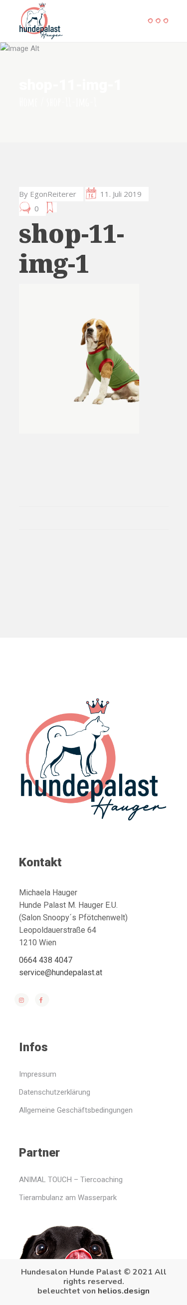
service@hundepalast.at (60, 972)
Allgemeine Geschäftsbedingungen (76, 1110)
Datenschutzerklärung (54, 1092)
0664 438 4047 (45, 960)
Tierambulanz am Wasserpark (68, 1197)
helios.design (124, 1291)
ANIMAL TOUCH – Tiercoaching (71, 1179)
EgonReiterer (53, 194)
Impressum (37, 1074)
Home (28, 101)
